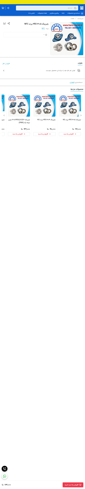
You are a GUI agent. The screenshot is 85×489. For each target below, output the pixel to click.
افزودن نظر (6, 64)
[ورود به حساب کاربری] (8, 8)
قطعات (72, 18)
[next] (4, 115)
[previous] (80, 115)
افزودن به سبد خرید (71, 485)
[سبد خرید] (3, 8)
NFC (43, 29)
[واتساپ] (4, 476)
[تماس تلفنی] (4, 469)
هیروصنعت (80, 18)
